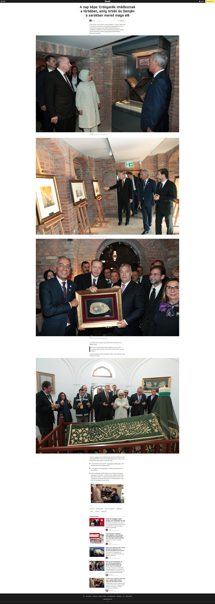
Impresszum (95, 596)
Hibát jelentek (88, 596)
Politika (93, 21)
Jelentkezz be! (211, 1)
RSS (123, 596)
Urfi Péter (93, 20)
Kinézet (202, 1)
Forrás (92, 505)
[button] (92, 509)
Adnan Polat (107, 31)
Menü (4, 1)
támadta (105, 468)
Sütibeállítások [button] (129, 596)
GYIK (84, 596)
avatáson (96, 457)
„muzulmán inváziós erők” (114, 463)
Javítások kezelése (102, 596)
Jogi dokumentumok (111, 596)
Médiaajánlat (119, 596)
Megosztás (122, 20)
